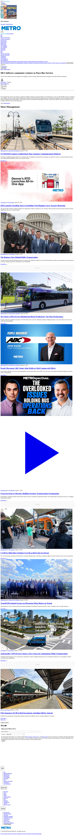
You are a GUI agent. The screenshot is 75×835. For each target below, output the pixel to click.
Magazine (3, 61)
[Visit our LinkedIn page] (3, 726)
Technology (3, 56)
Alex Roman (11, 202)
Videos (12, 61)
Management (4, 40)
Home (2, 69)
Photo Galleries (17, 61)
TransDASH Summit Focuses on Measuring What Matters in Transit (26, 603)
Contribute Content (32, 63)
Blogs (9, 61)
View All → (3, 719)
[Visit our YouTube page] (5, 726)
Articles (14, 1)
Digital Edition (9, 24)
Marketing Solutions (23, 63)
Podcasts (23, 61)
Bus (1, 35)
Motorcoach (3, 43)
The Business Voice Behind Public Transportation (19, 257)
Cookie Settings (69, 63)
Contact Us (46, 63)
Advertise (16, 63)
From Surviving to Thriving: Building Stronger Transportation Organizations (30, 493)
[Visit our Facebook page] (1, 726)
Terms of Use (10, 833)
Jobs (26, 61)
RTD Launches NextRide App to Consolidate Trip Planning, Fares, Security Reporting (33, 206)
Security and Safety (5, 53)
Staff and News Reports (14, 150)
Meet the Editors (10, 63)
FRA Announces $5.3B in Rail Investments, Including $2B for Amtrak (27, 713)
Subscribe (3, 24)
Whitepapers (34, 61)
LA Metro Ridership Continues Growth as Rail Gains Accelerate (25, 553)
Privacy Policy (52, 63)
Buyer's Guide (44, 61)
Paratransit (3, 48)
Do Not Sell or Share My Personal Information (31, 833)
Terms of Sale (17, 833)
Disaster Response (5, 37)
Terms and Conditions (61, 63)
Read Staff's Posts (5, 83)
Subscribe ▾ (3, 4)
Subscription (3, 63)
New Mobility (4, 45)
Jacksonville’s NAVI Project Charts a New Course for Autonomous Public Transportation (34, 654)
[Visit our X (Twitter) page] (4, 726)
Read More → (4, 160)
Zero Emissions (4, 59)
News (11, 1)
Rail (1, 51)
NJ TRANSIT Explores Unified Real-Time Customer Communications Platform (31, 154)
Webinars (29, 61)
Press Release (40, 63)
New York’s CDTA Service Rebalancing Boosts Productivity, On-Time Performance (32, 317)
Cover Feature (6, 1)
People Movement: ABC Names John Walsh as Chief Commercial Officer (28, 368)
